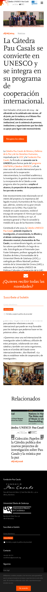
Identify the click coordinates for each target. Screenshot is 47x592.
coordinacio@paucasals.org (12, 558)
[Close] (43, 274)
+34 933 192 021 (8, 555)
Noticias (21, 33)
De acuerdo (23, 588)
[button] (12, 436)
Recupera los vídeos (15, 139)
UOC (21, 157)
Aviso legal (6, 570)
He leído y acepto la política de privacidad (19, 542)
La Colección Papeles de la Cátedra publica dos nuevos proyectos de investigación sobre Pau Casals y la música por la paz (27, 448)
